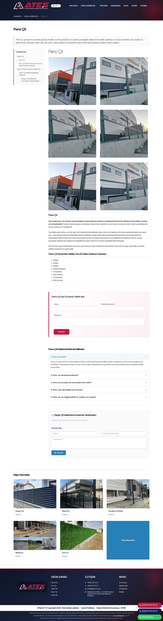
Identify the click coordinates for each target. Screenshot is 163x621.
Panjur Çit (20, 511)
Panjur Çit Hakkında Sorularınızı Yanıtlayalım (30, 80)
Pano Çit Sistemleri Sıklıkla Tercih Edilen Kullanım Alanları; (30, 64)
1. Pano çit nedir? (58, 357)
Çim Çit (65, 553)
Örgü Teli (54, 595)
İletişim (121, 592)
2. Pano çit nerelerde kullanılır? (65, 375)
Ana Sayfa (123, 583)
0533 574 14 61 (92, 583)
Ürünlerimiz (123, 589)
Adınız (56, 304)
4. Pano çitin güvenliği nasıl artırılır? (67, 390)
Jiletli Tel (54, 589)
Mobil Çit (19, 553)
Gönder (60, 453)
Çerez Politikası (88, 608)
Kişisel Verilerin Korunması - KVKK (111, 608)
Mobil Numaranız (107, 304)
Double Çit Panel (116, 511)
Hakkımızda (123, 586)
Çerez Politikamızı (118, 615)
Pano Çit (20, 56)
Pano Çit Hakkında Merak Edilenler (28, 74)
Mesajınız (57, 315)
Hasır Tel (54, 592)
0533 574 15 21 (92, 586)
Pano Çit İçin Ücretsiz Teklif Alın (29, 69)
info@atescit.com (94, 589)
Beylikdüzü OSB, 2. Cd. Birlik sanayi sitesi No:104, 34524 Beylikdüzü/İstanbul (100, 594)
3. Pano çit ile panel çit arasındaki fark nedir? (71, 382)
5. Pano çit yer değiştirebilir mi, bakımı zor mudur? (73, 397)
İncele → (19, 514)
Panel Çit (66, 511)
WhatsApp (147, 617)
